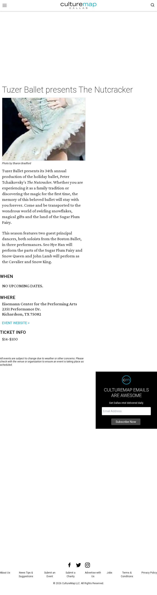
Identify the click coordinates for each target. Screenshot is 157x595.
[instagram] (87, 565)
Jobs (109, 572)
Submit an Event (49, 574)
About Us (5, 572)
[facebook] (69, 565)
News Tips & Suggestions (26, 574)
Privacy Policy (149, 572)
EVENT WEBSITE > (16, 323)
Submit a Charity (70, 574)
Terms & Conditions (127, 574)
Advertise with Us (93, 574)
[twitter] (78, 565)
